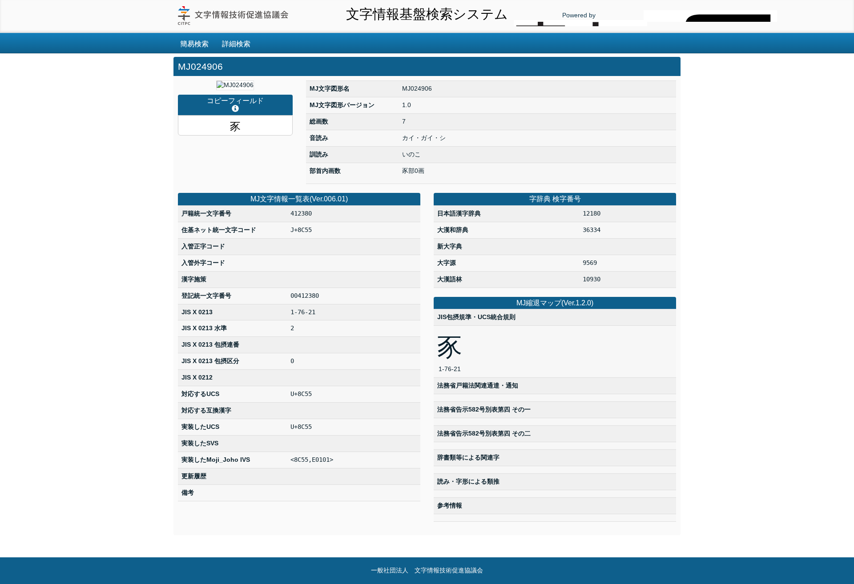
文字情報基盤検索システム (427, 14)
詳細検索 (236, 44)
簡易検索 (194, 44)
